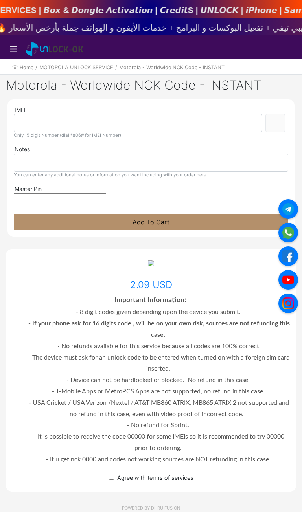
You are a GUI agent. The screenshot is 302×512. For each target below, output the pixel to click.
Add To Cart (151, 222)
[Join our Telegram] (288, 209)
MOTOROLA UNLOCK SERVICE (76, 67)
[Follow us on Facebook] (288, 256)
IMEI (20, 109)
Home (26, 67)
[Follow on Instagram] (288, 303)
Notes (22, 149)
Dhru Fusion (165, 508)
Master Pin (28, 188)
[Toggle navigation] (14, 49)
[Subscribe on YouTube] (288, 280)
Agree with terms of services (155, 477)
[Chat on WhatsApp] (288, 232)
